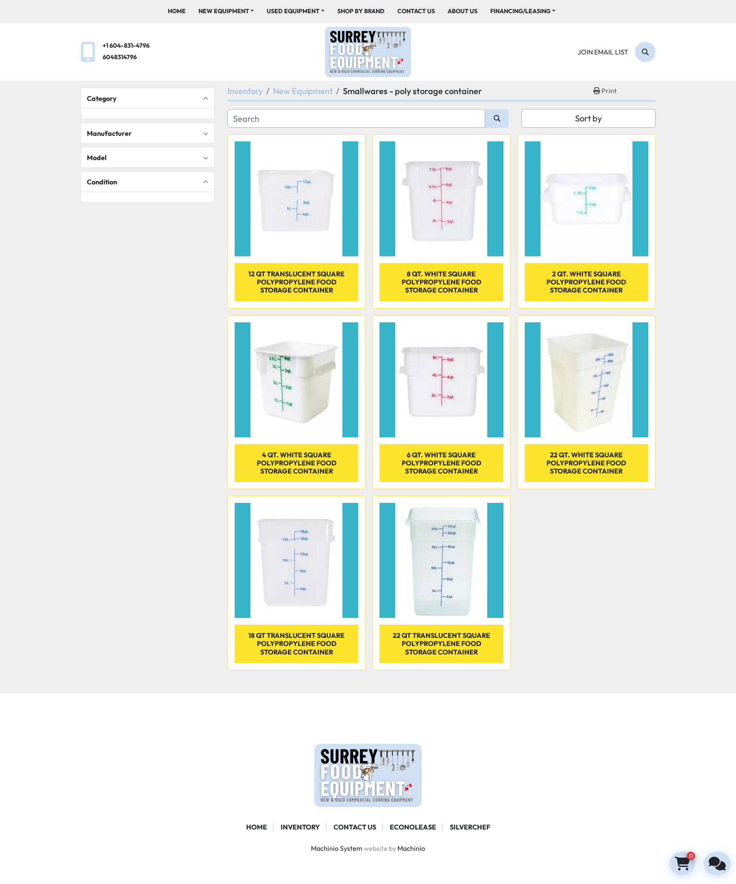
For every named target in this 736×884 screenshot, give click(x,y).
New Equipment (223, 11)
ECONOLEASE (413, 827)
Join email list (603, 52)
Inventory (300, 827)
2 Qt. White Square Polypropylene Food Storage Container (586, 282)
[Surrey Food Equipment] (368, 774)
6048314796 (120, 57)
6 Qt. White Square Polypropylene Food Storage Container (441, 463)
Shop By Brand (361, 11)
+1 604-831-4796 (126, 45)
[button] (226, 11)
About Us (462, 11)
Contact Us (416, 11)
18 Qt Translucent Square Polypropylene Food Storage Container (296, 643)
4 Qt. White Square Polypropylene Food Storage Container (296, 463)
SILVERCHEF (470, 827)
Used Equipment (293, 11)
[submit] (497, 118)
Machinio (411, 848)
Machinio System (336, 848)
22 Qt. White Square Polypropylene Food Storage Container (586, 463)
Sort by (588, 118)
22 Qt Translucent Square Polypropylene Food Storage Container (441, 643)
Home (177, 11)
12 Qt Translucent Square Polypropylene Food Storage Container (296, 282)
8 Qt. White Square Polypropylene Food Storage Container (441, 282)
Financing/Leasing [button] (520, 11)
